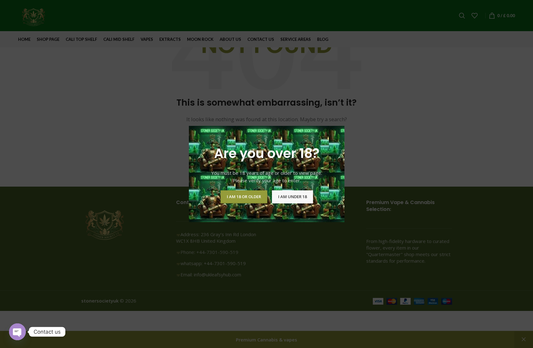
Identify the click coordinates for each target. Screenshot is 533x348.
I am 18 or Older (244, 196)
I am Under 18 (292, 196)
